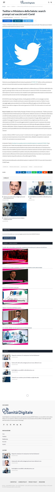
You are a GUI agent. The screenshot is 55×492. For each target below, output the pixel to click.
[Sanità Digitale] (27, 2)
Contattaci (13, 482)
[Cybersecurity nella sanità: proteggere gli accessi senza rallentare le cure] (14, 188)
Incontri (4, 444)
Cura (3, 434)
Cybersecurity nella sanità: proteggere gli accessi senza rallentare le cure (14, 197)
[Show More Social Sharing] (35, 20)
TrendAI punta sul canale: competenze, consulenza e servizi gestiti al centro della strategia (22, 267)
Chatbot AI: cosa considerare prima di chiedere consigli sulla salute (13, 218)
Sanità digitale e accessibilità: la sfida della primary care (40, 197)
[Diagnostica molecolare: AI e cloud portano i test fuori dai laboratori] (6, 357)
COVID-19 (34, 82)
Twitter (30, 166)
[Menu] (4, 2)
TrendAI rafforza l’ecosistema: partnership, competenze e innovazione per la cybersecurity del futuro (25, 247)
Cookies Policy (22, 482)
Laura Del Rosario (8, 17)
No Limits (4, 441)
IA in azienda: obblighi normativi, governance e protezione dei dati (17, 327)
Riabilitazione (5, 439)
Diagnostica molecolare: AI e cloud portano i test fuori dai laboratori (25, 355)
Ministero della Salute (14, 166)
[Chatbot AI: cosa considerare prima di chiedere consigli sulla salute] (14, 209)
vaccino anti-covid (38, 166)
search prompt (24, 166)
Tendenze (4, 436)
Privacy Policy (33, 482)
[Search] (51, 2)
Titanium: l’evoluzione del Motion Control (12, 307)
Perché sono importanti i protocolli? (11, 287)
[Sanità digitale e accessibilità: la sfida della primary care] (40, 188)
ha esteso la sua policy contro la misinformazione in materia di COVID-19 (30, 143)
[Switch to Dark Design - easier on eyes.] (49, 2)
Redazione (42, 482)
